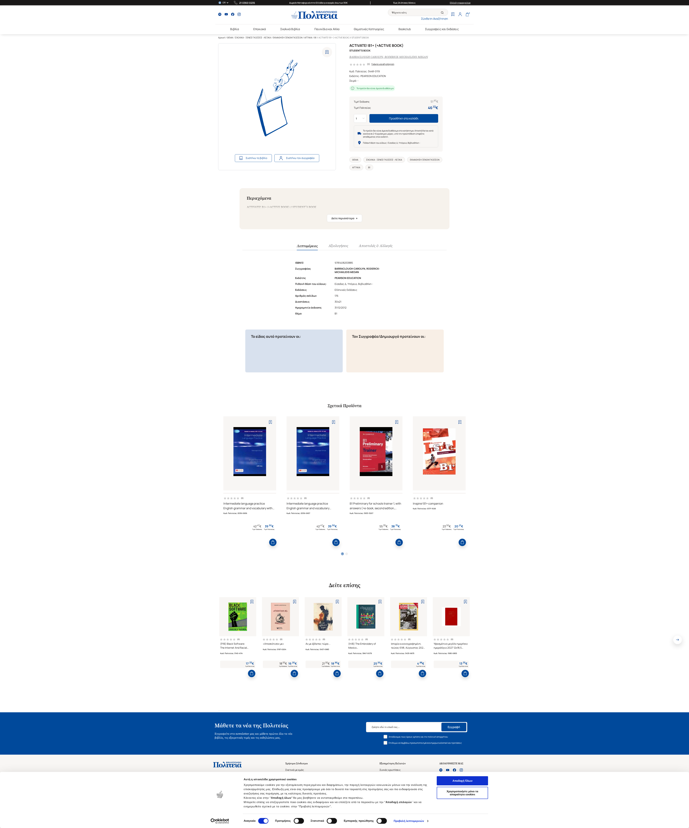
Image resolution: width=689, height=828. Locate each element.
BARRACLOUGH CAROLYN (366, 57)
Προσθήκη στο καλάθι (404, 118)
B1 (315, 37)
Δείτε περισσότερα (344, 218)
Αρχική (221, 37)
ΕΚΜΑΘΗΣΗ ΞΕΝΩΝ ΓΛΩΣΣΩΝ (287, 37)
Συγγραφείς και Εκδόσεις (442, 29)
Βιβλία (234, 29)
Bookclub (405, 29)
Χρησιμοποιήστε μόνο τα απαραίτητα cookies (462, 793)
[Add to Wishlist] (327, 52)
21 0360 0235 (247, 2)
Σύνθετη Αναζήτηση (434, 19)
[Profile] (460, 14)
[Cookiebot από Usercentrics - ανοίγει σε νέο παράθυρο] (220, 821)
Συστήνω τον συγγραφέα (300, 158)
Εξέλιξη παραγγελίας (460, 2)
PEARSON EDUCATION (373, 76)
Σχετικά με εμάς (294, 769)
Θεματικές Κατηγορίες (369, 29)
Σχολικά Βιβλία (290, 29)
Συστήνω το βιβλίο (256, 158)
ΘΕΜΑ (230, 37)
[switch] (299, 821)
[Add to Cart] (272, 542)
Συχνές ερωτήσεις (390, 769)
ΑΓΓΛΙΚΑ (308, 37)
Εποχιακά (259, 29)
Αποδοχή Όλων (462, 780)
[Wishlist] (452, 14)
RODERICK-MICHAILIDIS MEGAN (406, 57)
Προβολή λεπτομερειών (409, 820)
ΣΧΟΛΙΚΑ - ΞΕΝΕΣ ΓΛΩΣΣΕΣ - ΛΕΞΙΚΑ (253, 37)
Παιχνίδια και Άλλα (326, 29)
